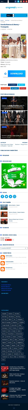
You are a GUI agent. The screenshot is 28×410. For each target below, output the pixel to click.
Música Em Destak (6, 288)
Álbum (10, 319)
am (14, 319)
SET (15, 351)
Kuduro (14, 336)
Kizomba (8, 336)
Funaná (4, 331)
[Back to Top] (14, 408)
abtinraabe (9, 255)
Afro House (11, 316)
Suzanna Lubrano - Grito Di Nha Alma (12, 135)
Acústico (10, 313)
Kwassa (20, 336)
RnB (18, 345)
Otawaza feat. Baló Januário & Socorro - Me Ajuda (17, 396)
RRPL (11, 348)
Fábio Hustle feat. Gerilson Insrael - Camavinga (16, 374)
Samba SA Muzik (6, 290)
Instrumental (19, 333)
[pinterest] (24, 1)
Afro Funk (4, 316)
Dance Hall (13, 325)
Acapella (4, 313)
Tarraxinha (16, 354)
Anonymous (9, 267)
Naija (16, 339)
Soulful (3, 354)
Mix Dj (11, 339)
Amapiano (20, 319)
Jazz (3, 336)
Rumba (15, 348)
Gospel (14, 331)
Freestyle (21, 328)
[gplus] (26, 1)
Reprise (13, 345)
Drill (10, 328)
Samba (21, 348)
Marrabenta (5, 339)
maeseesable (9, 261)
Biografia (15, 322)
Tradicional (4, 356)
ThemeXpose (17, 405)
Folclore (15, 328)
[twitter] (18, 1)
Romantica (4, 348)
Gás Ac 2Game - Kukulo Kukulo (16, 212)
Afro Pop (7, 20)
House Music (11, 333)
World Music (21, 356)
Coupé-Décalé (5, 325)
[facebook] (16, 1)
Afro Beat (4, 112)
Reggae (8, 345)
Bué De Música (5, 286)
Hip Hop (4, 333)
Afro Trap (4, 319)
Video (15, 356)
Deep (20, 325)
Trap (11, 356)
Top (22, 354)
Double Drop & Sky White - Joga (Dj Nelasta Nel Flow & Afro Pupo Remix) (17, 368)
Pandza (10, 342)
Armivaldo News (6, 285)
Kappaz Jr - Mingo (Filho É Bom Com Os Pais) (13, 106)
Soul (19, 351)
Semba (4, 351)
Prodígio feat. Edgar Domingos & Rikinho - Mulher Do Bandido (17, 389)
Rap (3, 345)
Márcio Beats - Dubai (14, 205)
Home (2, 15)
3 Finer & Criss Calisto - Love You (11, 121)
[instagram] (21, 1)
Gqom (19, 331)
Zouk (3, 359)
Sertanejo (10, 351)
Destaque (4, 328)
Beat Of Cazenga (6, 322)
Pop (14, 342)
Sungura (10, 354)
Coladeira (21, 322)
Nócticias (21, 339)
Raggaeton (20, 342)
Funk (9, 331)
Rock (22, 345)
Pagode (4, 342)
